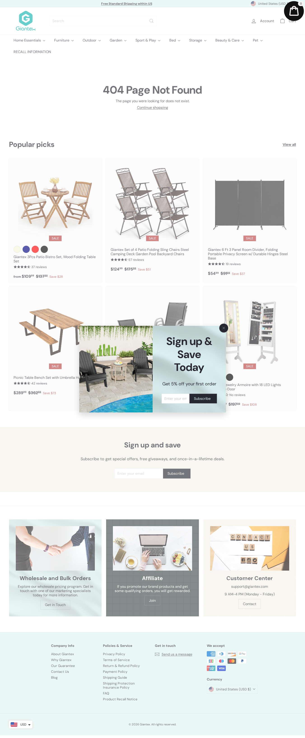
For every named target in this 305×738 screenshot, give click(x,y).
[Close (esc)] (223, 328)
